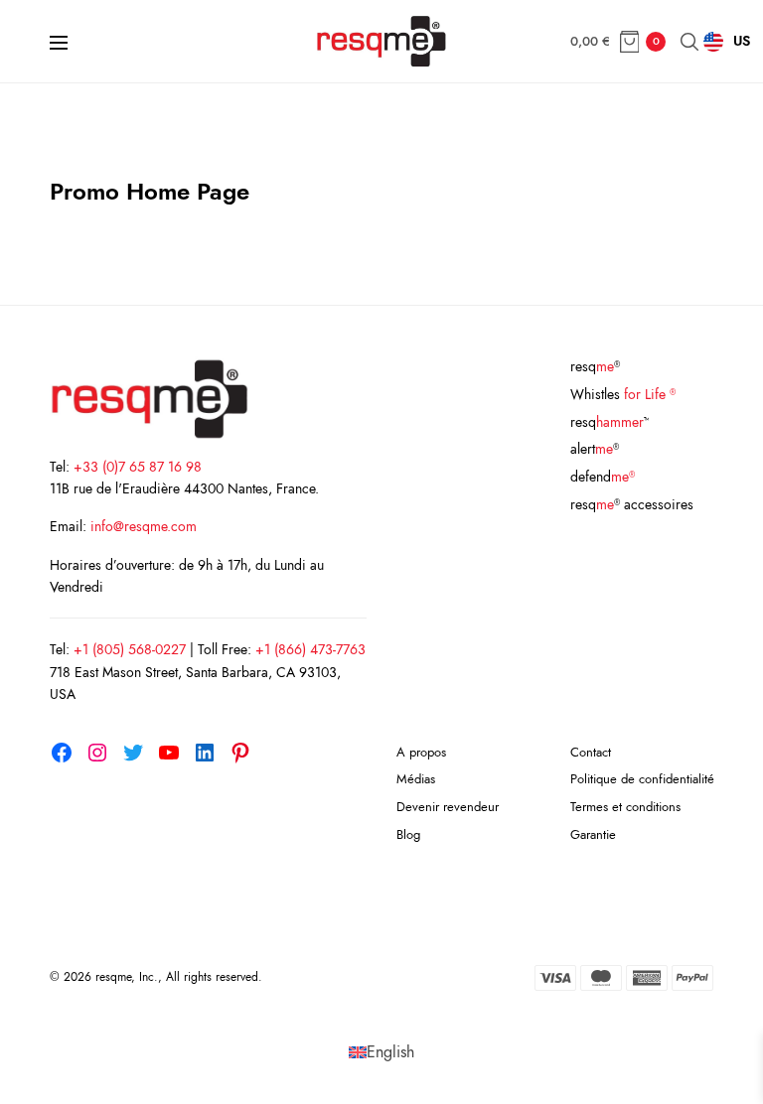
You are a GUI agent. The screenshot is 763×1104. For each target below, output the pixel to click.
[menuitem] (381, 1052)
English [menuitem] (390, 1051)
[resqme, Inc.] (381, 41)
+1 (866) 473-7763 (310, 649)
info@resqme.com (143, 526)
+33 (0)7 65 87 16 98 (138, 467)
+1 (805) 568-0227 (130, 649)
